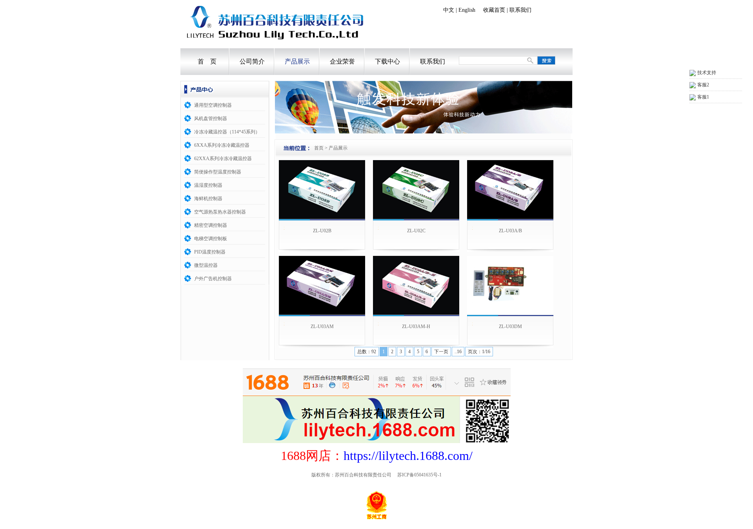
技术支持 (706, 72)
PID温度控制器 (210, 252)
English (466, 10)
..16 (458, 351)
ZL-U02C (416, 230)
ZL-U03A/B (510, 230)
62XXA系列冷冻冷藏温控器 (223, 158)
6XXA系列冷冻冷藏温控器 (221, 145)
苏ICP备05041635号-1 (419, 475)
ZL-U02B (322, 230)
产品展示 (297, 61)
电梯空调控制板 (210, 238)
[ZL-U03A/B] (510, 189)
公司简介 (252, 61)
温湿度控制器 (208, 185)
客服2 (703, 85)
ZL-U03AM (322, 326)
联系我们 (520, 10)
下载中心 (387, 61)
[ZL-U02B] (322, 189)
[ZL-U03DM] (510, 285)
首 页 (207, 61)
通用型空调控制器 (213, 105)
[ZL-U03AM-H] (416, 285)
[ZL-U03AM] (322, 285)
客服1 (703, 97)
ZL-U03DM (510, 326)
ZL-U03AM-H (416, 326)
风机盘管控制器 (210, 118)
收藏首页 (494, 10)
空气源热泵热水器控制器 (220, 212)
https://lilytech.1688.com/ (408, 456)
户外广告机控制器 (213, 278)
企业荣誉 (342, 61)
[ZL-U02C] (416, 189)
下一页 (441, 351)
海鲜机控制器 (208, 198)
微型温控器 (206, 265)
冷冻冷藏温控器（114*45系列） (227, 132)
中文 (448, 10)
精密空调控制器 (210, 225)
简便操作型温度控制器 (217, 172)
